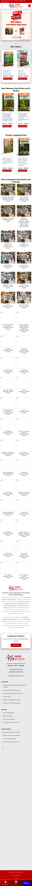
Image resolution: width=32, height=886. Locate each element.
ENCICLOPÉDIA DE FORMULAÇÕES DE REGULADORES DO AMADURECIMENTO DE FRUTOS (8, 161)
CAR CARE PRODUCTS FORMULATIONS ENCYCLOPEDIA (22, 72)
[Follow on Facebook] (15, 878)
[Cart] (29, 5)
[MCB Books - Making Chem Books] (16, 5)
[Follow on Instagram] (17, 878)
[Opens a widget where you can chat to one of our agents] (26, 883)
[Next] (29, 65)
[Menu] (2, 6)
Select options (7, 78)
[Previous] (2, 65)
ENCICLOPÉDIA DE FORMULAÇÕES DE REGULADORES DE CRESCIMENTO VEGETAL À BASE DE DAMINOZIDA (23, 162)
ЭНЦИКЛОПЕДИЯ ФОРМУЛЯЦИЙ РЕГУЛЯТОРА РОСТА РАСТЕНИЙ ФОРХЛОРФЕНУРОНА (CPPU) (23, 117)
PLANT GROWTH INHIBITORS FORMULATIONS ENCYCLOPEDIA (7, 72)
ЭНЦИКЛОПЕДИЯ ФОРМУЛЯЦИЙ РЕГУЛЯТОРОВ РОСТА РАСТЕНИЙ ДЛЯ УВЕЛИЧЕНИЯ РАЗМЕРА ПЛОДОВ (7, 117)
